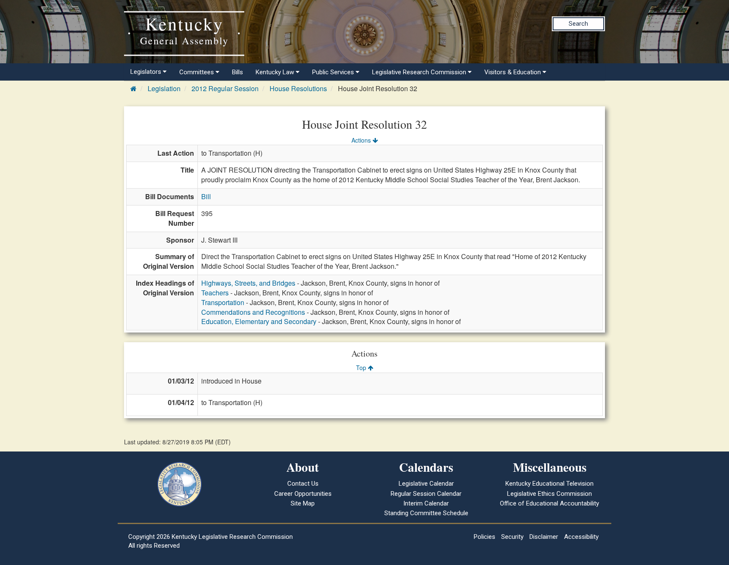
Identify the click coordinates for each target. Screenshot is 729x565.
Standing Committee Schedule (426, 513)
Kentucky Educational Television (549, 483)
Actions (362, 140)
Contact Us (303, 483)
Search (578, 23)
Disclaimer (543, 537)
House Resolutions (298, 88)
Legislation (164, 88)
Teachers (215, 292)
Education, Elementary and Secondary (258, 321)
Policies (484, 537)
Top (362, 367)
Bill (206, 196)
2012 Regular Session (225, 88)
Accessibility (581, 537)
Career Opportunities (303, 493)
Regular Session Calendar (426, 493)
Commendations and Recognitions (253, 312)
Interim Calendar (426, 503)
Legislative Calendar (426, 483)
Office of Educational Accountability (549, 503)
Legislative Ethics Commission (549, 493)
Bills (237, 72)
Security (512, 537)
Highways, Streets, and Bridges (248, 283)
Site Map (303, 503)
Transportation (222, 302)
